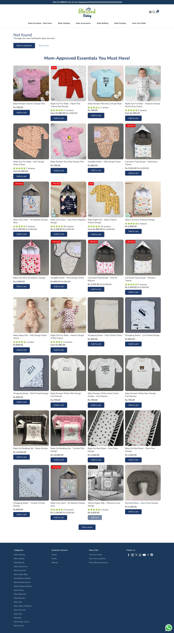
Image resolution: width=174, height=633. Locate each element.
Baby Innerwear (20, 610)
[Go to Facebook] (128, 555)
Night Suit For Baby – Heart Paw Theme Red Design (65, 105)
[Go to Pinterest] (151, 555)
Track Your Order (139, 23)
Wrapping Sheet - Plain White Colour (105, 335)
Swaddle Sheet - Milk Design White (67, 277)
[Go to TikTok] (148, 555)
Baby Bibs (18, 618)
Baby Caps (18, 614)
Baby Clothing (64, 23)
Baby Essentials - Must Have (40, 23)
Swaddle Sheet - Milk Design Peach (104, 161)
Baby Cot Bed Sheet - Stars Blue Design (103, 450)
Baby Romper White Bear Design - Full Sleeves (141, 395)
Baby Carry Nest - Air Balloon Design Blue (30, 221)
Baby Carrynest (20, 570)
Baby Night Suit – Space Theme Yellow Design (102, 221)
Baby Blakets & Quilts (22, 578)
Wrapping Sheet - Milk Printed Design (30, 393)
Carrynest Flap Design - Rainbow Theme (140, 279)
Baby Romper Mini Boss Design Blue (105, 103)
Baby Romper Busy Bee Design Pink (67, 161)
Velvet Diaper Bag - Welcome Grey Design (104, 504)
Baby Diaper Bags (21, 574)
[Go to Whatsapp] (140, 555)
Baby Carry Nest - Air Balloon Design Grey (68, 504)
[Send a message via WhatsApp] (169, 628)
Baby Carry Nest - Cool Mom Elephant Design (68, 221)
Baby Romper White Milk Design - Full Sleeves (66, 395)
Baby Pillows (19, 590)
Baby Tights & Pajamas (23, 606)
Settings (54, 562)
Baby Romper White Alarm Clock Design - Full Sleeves (103, 395)
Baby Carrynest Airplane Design (140, 219)
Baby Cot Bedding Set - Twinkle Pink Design (67, 450)
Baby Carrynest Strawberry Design (29, 277)
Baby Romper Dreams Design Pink (29, 103)
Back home (44, 45)
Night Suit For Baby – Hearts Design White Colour (67, 337)
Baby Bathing (102, 23)
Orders (54, 554)
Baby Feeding (120, 23)
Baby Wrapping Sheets (23, 586)
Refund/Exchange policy (98, 562)
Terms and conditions (97, 558)
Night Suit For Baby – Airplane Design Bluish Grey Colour (142, 105)
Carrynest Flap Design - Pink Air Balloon (102, 279)
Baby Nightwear (20, 594)
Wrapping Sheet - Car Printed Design (142, 335)
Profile (54, 558)
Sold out (95, 517)
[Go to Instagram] (132, 555)
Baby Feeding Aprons (22, 582)
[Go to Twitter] (136, 555)
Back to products (24, 45)
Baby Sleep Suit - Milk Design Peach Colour (30, 337)
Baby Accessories (83, 23)
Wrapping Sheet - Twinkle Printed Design (29, 504)
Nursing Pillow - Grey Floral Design (141, 503)
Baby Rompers (19, 598)
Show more (87, 527)
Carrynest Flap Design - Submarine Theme (141, 163)
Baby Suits (18, 602)
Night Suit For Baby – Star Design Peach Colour (28, 163)
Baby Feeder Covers (21, 622)
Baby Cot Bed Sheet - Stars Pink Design (140, 450)
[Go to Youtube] (144, 555)
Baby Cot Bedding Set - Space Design (30, 448)
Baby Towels (19, 625)
